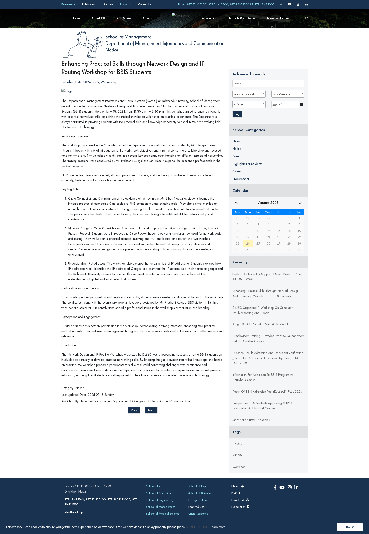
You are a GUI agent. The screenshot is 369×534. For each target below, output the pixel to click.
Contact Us (144, 4)
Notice (111, 49)
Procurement (240, 179)
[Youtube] (290, 4)
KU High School (198, 500)
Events (236, 156)
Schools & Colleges (241, 18)
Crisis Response (198, 514)
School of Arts (155, 486)
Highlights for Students (247, 164)
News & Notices (278, 18)
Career (236, 171)
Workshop (239, 467)
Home (76, 18)
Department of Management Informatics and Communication (164, 43)
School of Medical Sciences (163, 514)
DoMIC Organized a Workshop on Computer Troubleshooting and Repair (262, 310)
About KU (98, 18)
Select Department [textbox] (281, 94)
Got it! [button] (350, 527)
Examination (69, 4)
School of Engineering (159, 500)
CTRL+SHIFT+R (197, 527)
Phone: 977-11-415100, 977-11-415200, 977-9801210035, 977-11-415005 (226, 4)
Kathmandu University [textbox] (244, 94)
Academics (209, 18)
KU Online (124, 18)
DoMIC (237, 444)
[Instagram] (298, 4)
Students (108, 4)
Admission (149, 18)
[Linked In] (306, 4)
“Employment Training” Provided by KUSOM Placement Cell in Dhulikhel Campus (268, 338)
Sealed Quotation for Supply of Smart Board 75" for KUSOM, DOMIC (267, 276)
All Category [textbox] (239, 104)
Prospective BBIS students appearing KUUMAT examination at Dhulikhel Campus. (263, 406)
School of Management (128, 36)
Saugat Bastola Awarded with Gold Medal (260, 324)
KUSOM (237, 455)
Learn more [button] (217, 527)
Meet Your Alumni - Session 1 (251, 420)
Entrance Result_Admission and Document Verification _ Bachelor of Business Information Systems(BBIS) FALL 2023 (267, 358)
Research (126, 4)
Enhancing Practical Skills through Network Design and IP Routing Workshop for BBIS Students (265, 293)
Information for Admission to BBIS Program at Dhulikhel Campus (262, 377)
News (236, 141)
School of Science (199, 493)
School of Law (197, 486)
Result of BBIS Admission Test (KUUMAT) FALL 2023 (267, 391)
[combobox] (248, 94)
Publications (90, 4)
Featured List (196, 507)
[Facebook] (281, 4)
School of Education (158, 493)
